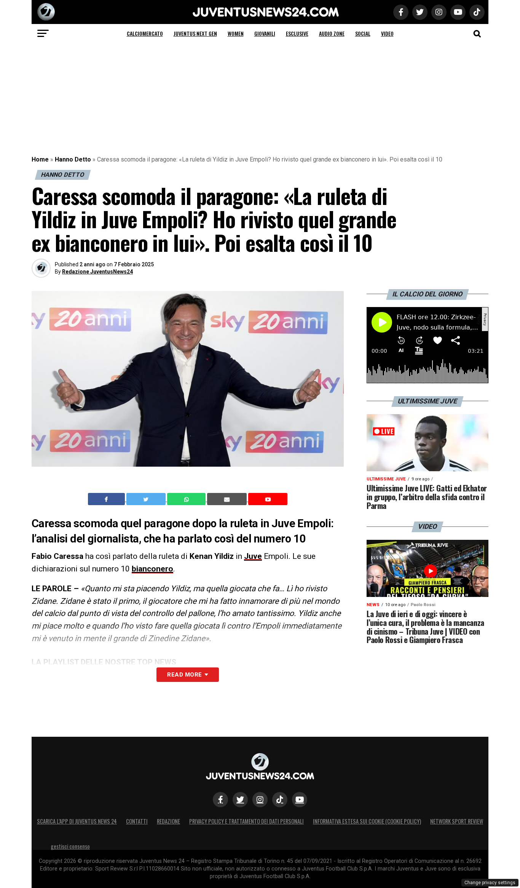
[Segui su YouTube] (299, 799)
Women (236, 33)
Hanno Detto (73, 159)
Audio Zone (332, 33)
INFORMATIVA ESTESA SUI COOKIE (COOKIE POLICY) (367, 821)
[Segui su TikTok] (279, 799)
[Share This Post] (187, 499)
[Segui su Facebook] (220, 799)
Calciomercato (145, 33)
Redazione (168, 821)
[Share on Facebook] (107, 499)
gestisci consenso (70, 846)
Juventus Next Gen (195, 33)
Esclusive (297, 33)
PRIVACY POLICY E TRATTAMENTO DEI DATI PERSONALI (246, 821)
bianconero (152, 568)
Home (40, 159)
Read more (184, 674)
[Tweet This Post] (146, 499)
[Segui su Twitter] (240, 799)
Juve (253, 556)
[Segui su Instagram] (260, 799)
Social (362, 33)
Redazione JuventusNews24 (97, 272)
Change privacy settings (489, 882)
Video (387, 33)
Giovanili (264, 33)
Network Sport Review (456, 821)
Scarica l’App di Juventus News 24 (77, 821)
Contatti (137, 821)
